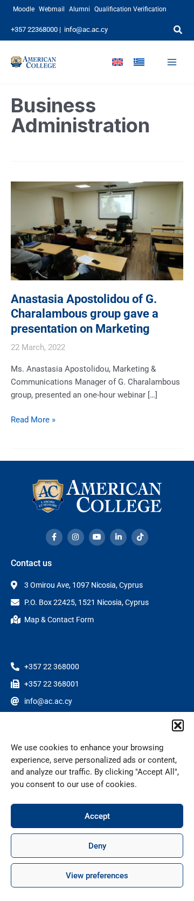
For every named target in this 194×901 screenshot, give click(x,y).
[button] (177, 725)
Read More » (33, 419)
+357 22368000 (34, 29)
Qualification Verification (130, 9)
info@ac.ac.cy (86, 29)
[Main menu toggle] (172, 62)
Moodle (23, 9)
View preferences (97, 875)
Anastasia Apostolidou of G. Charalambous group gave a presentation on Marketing (84, 313)
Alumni (79, 9)
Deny (97, 846)
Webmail (52, 9)
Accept (97, 816)
